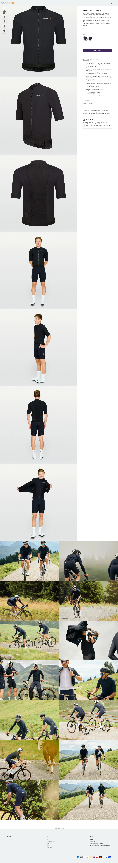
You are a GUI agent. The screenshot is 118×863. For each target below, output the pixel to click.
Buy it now (97, 50)
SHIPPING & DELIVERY (52, 841)
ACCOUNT (106, 3)
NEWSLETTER (50, 847)
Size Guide (109, 28)
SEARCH (49, 849)
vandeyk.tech (68, 2)
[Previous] (4, 7)
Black (85, 38)
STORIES (76, 2)
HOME (40, 2)
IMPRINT (91, 839)
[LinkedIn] (10, 839)
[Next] (4, 35)
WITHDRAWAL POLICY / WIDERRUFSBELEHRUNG (100, 845)
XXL (91, 31)
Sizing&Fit (98, 59)
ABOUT (60, 2)
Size (97, 28)
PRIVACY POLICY (93, 841)
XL (88, 31)
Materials (92, 59)
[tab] (86, 59)
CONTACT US (50, 839)
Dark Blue (90, 38)
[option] (4, 12)
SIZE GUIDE (50, 843)
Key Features (86, 59)
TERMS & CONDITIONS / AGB (96, 843)
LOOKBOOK (53, 2)
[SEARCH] (111, 2)
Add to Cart (102, 46)
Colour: (86, 34)
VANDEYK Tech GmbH (14, 856)
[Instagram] (7, 839)
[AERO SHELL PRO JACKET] (4, 12)
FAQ (48, 845)
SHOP (45, 2)
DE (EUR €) (98, 3)
